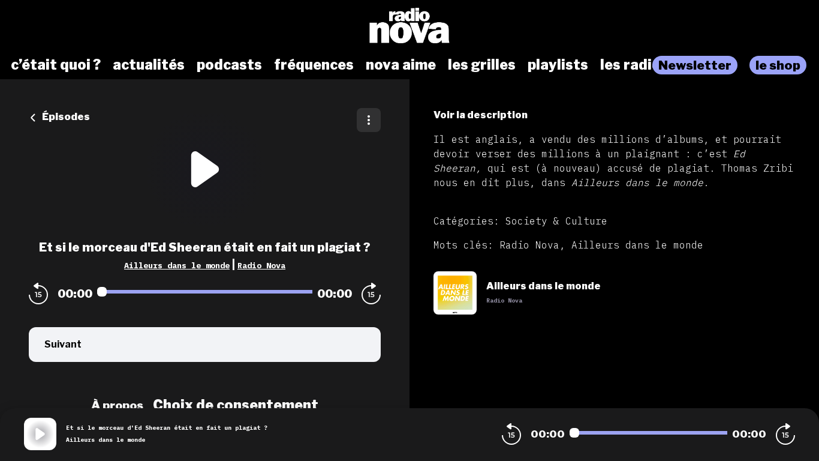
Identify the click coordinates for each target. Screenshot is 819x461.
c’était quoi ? (56, 64)
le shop (777, 65)
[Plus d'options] (369, 120)
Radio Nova (261, 265)
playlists (558, 64)
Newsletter (694, 65)
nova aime (401, 64)
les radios (634, 64)
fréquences (314, 64)
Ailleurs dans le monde (177, 265)
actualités (149, 64)
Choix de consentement (235, 405)
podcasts (229, 64)
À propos (117, 405)
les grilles (482, 64)
